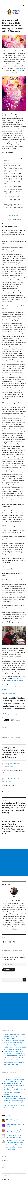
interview (20, 739)
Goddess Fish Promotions (13, 779)
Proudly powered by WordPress (11, 1184)
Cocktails (5, 1164)
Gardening (5, 1175)
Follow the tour (19, 68)
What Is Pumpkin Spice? (13, 1120)
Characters (5, 1160)
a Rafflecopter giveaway (9, 714)
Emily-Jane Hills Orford (12, 764)
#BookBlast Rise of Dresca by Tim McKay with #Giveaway (14, 1092)
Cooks (4, 1168)
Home (4, 1156)
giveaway (8, 739)
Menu (23, 5)
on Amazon (15, 215)
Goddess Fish (14, 739)
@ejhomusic (11, 693)
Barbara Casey (8, 1103)
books (3, 739)
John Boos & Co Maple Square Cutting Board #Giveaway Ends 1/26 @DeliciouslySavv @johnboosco (15, 1047)
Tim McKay (7, 1090)
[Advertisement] (14, 862)
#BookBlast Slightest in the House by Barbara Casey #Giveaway (14, 1105)
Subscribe (8, 970)
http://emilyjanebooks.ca (15, 680)
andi (5, 737)
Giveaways (18, 737)
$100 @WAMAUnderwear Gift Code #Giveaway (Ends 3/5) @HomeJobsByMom (14, 1036)
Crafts (4, 1171)
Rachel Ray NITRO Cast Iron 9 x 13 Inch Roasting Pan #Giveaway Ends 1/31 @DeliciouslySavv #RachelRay (14, 1053)
